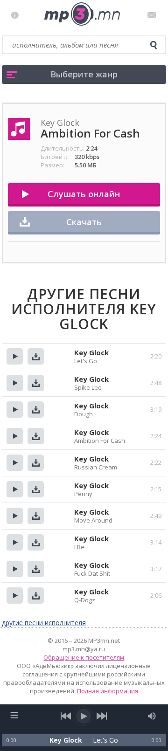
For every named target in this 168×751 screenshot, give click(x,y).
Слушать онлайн (84, 194)
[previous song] (66, 716)
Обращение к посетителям (83, 657)
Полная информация (107, 691)
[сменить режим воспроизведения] (14, 715)
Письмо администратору (153, 15)
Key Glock (91, 352)
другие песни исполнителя (44, 622)
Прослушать (15, 356)
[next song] (102, 716)
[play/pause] (84, 716)
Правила (17, 15)
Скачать (84, 221)
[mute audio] (152, 716)
